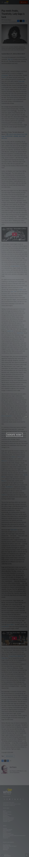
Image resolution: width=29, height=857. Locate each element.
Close (26, 417)
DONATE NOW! (14, 435)
